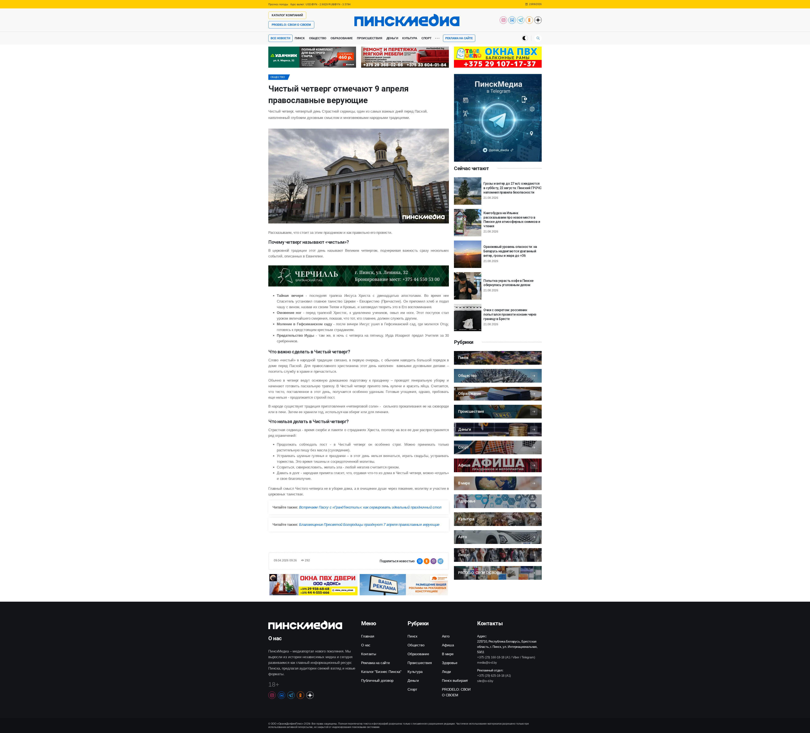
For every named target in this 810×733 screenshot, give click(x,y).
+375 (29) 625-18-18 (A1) (494, 675)
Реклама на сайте (459, 38)
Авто (446, 636)
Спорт (426, 38)
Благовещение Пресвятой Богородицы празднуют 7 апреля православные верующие (369, 525)
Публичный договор (377, 681)
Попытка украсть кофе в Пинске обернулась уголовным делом (508, 283)
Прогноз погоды (278, 4)
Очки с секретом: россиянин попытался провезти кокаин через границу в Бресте (509, 314)
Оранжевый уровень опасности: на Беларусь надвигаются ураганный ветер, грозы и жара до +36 (510, 251)
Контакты (368, 654)
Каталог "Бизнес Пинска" (381, 672)
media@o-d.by (487, 662)
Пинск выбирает (455, 681)
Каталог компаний (287, 15)
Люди (446, 672)
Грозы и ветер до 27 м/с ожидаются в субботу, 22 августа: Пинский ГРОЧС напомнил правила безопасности (512, 188)
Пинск (300, 38)
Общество (317, 38)
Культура (409, 38)
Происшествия (369, 38)
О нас (365, 645)
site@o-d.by (485, 681)
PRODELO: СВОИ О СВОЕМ (291, 24)
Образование (342, 38)
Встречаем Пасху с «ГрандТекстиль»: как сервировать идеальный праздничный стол (370, 507)
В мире (448, 654)
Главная (367, 636)
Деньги (392, 38)
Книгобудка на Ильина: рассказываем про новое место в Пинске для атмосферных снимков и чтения (511, 219)
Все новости (280, 38)
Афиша (448, 645)
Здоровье (449, 663)
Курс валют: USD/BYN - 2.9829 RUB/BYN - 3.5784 (320, 4)
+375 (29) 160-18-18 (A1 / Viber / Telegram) (506, 657)
